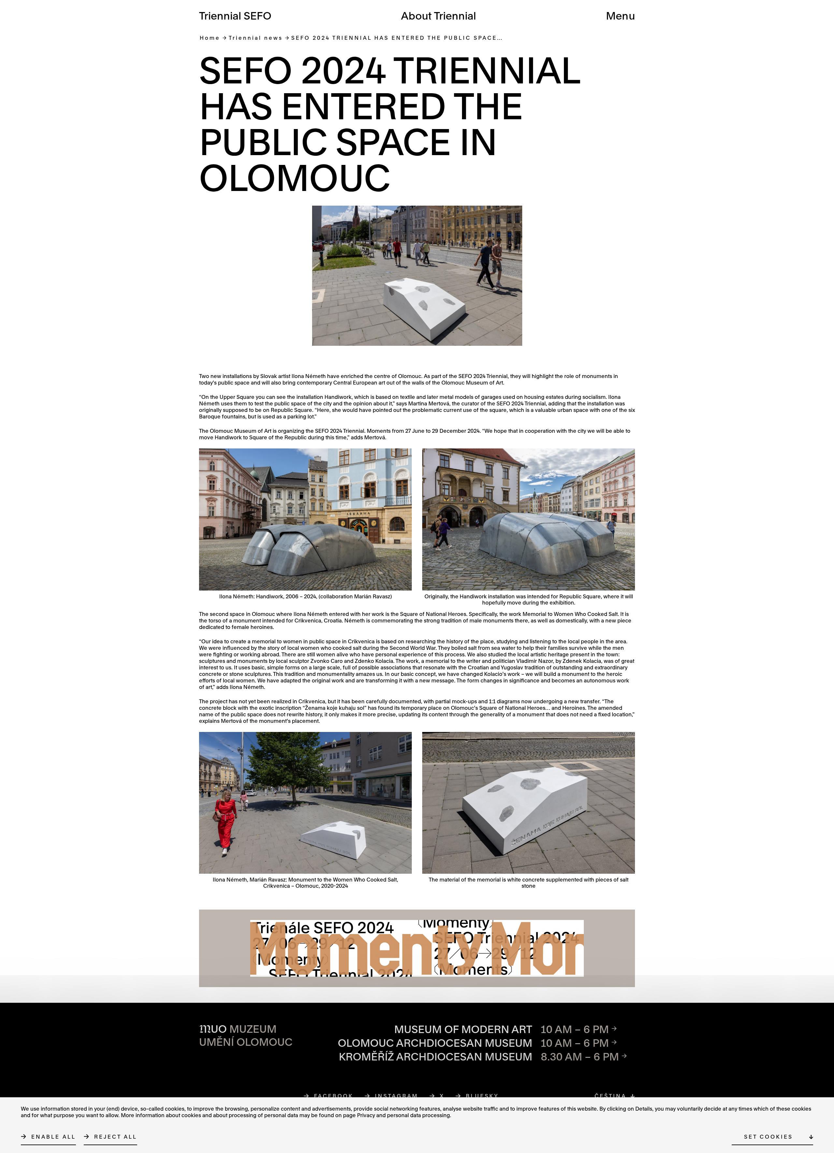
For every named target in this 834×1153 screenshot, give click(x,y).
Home (210, 38)
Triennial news (256, 38)
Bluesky (482, 1096)
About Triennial (438, 15)
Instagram (397, 1096)
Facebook (334, 1096)
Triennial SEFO (235, 15)
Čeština (610, 1096)
